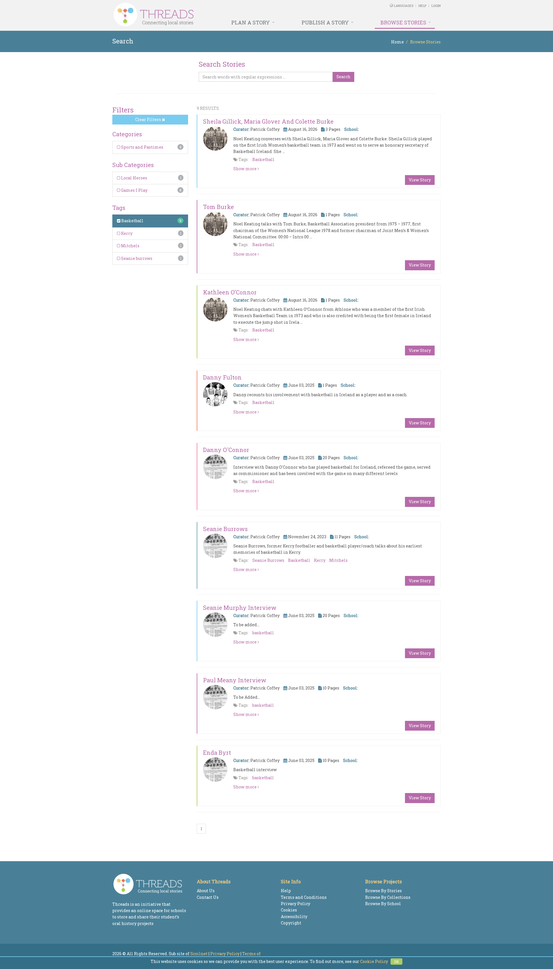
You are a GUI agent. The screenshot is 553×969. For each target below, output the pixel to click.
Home (397, 42)
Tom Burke (218, 206)
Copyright (291, 923)
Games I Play (133, 190)
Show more (245, 168)
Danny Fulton (222, 377)
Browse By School (383, 903)
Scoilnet (199, 953)
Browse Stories (403, 22)
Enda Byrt (217, 752)
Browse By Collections (387, 897)
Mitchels (129, 245)
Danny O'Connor (226, 449)
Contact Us (208, 897)
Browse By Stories (383, 890)
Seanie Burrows (225, 529)
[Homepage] (213, 14)
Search (343, 76)
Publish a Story (325, 22)
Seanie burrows (136, 258)
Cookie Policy (374, 961)
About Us (206, 890)
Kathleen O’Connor (230, 292)
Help (422, 5)
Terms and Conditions (304, 897)
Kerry (126, 233)
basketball (263, 632)
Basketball (131, 220)
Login (436, 5)
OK (396, 961)
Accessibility (294, 916)
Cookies (289, 910)
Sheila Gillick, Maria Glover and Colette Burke (268, 121)
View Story (420, 180)
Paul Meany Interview (234, 680)
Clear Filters (148, 119)
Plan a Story (250, 22)
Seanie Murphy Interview (239, 607)
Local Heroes (133, 178)
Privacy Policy (295, 903)
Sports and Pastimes (141, 147)
